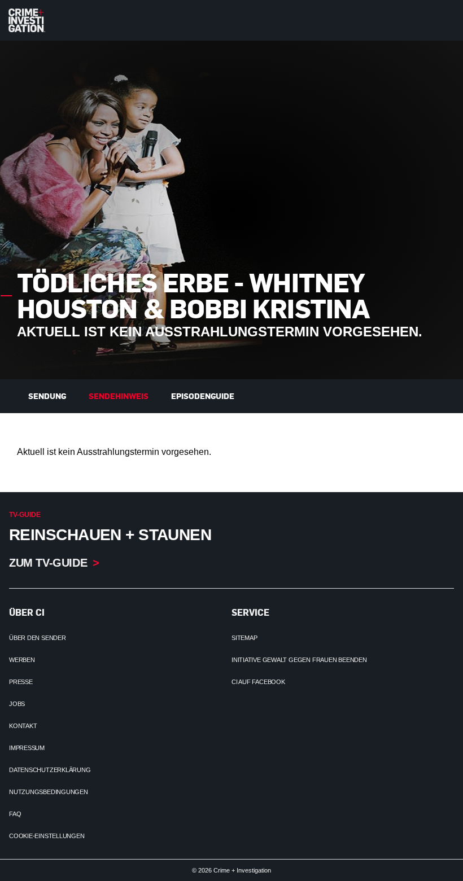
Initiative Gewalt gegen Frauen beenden (299, 659)
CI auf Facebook (258, 681)
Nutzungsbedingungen (48, 791)
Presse (21, 681)
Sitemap (244, 637)
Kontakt (23, 725)
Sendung (47, 396)
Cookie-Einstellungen (47, 835)
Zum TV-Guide (48, 562)
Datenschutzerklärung (50, 769)
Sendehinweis (118, 396)
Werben (22, 659)
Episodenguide (202, 396)
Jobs (17, 703)
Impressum (27, 747)
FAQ (15, 813)
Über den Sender (37, 637)
